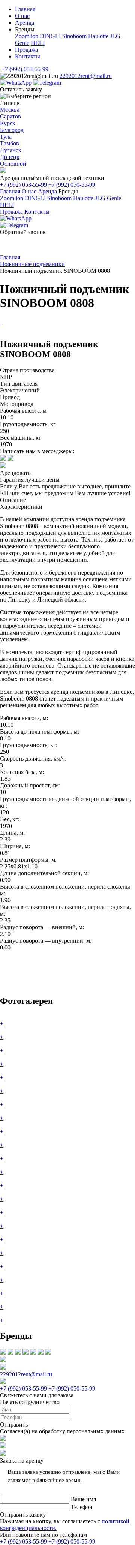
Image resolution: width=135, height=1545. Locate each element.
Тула (6, 136)
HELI (38, 43)
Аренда (24, 22)
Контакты (27, 56)
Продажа (26, 49)
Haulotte (98, 36)
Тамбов (9, 143)
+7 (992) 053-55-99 (25, 69)
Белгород (12, 130)
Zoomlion (26, 36)
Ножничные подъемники (32, 264)
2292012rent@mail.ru (86, 76)
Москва (10, 109)
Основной (13, 163)
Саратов (10, 116)
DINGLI (50, 36)
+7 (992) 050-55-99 (71, 184)
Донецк (10, 157)
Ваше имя (83, 1499)
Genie (22, 43)
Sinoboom (74, 36)
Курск (7, 123)
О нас (22, 16)
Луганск (10, 150)
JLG (115, 36)
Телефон (82, 1507)
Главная (25, 9)
